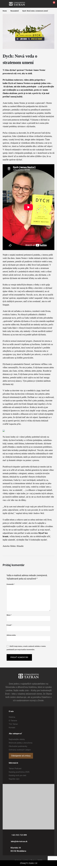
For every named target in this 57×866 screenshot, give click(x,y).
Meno (9, 615)
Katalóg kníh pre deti (17, 775)
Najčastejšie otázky (17, 739)
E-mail (9, 625)
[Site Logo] (17, 4)
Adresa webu (11, 635)
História (12, 717)
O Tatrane (13, 720)
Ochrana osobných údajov (20, 750)
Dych (10, 83)
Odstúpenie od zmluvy (21, 756)
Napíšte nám (14, 779)
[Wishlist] (46, 4)
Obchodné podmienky (18, 746)
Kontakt (12, 727)
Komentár (10, 584)
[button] (6, 4)
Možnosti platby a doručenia (20, 743)
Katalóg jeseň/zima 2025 (19, 772)
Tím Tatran (13, 724)
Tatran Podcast (15, 768)
